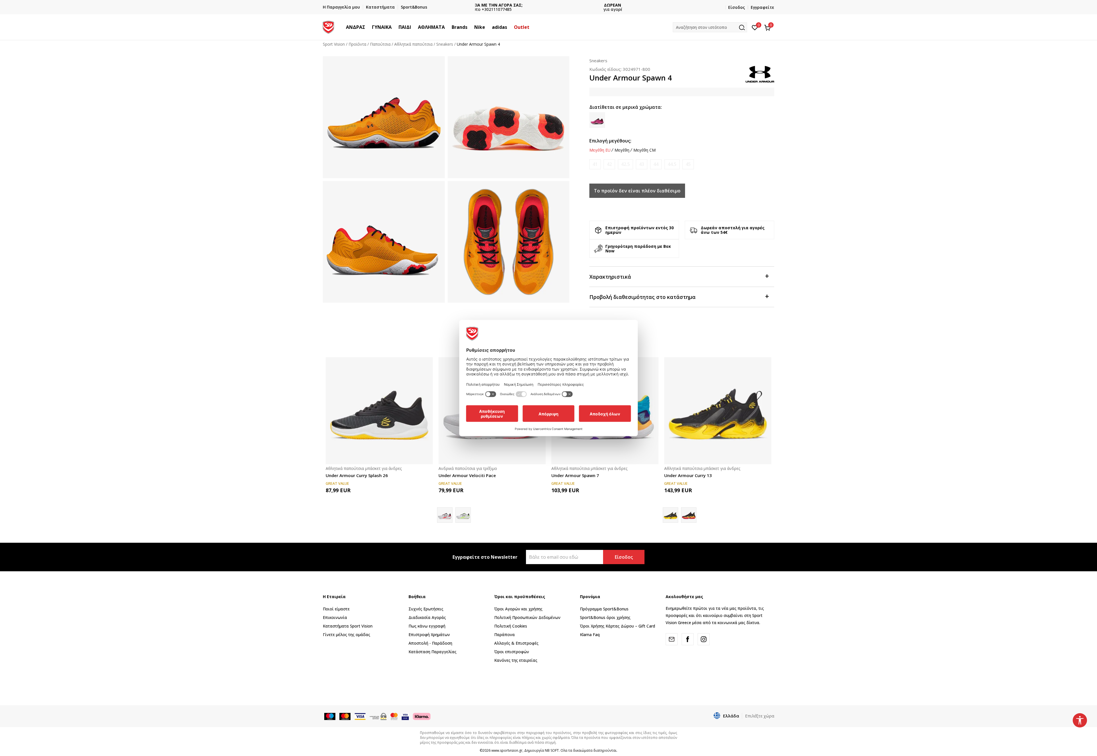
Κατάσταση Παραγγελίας (433, 651)
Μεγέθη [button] (621, 150)
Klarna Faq (590, 634)
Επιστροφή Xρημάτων (429, 634)
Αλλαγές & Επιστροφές (516, 643)
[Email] (671, 639)
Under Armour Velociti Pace (467, 475)
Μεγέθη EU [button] (599, 150)
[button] (368, 27)
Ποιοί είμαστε (336, 609)
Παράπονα (504, 634)
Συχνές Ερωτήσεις (426, 609)
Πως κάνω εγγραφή (427, 626)
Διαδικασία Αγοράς (427, 617)
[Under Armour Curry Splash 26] (379, 410)
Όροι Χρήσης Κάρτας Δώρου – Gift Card (617, 626)
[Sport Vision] (328, 26)
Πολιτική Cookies (510, 626)
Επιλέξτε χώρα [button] (759, 716)
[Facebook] (687, 639)
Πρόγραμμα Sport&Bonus (604, 609)
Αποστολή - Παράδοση (430, 643)
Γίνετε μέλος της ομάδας (346, 634)
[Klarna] (422, 716)
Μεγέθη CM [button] (644, 150)
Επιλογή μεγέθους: (610, 140)
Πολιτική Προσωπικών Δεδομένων (527, 617)
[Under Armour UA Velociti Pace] (463, 515)
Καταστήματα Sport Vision (348, 626)
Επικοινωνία (335, 617)
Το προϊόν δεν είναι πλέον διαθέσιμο (637, 191)
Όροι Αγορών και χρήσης (518, 609)
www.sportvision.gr (507, 750)
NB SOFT (552, 750)
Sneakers (444, 44)
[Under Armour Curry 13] (717, 410)
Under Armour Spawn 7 (575, 475)
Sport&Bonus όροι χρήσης (605, 617)
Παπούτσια (380, 44)
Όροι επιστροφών (511, 651)
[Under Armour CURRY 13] (688, 515)
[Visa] (405, 716)
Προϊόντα (357, 44)
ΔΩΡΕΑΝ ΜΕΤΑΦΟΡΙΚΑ (548, 5)
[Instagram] (703, 639)
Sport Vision (334, 44)
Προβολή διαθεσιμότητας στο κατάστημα (642, 296)
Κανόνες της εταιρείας (515, 660)
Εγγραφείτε (762, 7)
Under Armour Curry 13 (688, 475)
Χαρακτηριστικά (610, 276)
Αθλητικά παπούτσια (413, 44)
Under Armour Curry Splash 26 (357, 475)
